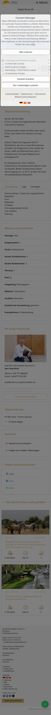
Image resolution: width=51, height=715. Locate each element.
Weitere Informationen (25, 96)
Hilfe (33, 44)
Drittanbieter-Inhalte (15, 73)
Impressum (40, 93)
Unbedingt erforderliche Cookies (20, 60)
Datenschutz (27, 93)
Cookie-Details (12, 93)
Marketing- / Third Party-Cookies (20, 70)
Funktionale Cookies (14, 63)
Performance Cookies (15, 67)
